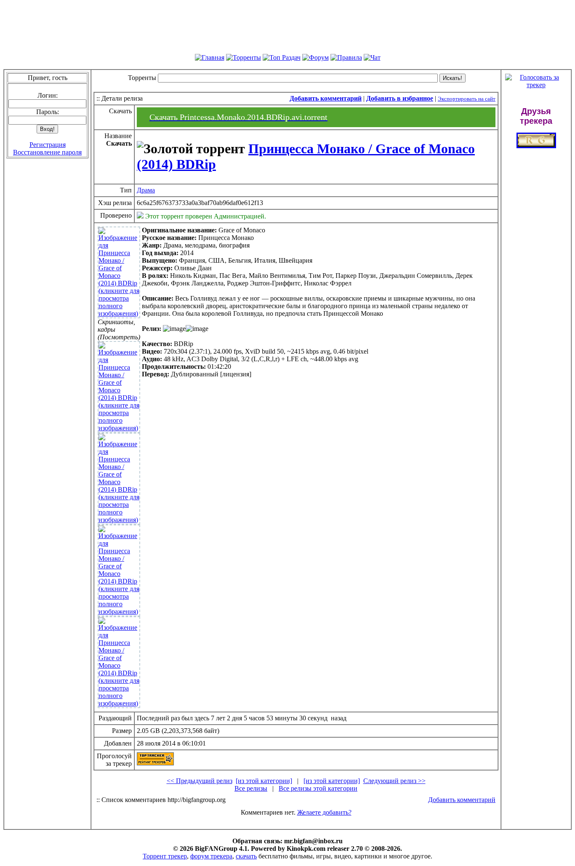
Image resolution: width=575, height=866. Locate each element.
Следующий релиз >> (394, 780)
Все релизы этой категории (318, 788)
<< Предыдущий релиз (199, 780)
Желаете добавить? (324, 812)
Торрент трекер (165, 856)
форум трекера (211, 856)
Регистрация (47, 144)
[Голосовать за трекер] (536, 84)
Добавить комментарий (461, 799)
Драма (146, 190)
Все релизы (250, 788)
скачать (246, 856)
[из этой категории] (264, 780)
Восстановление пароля (47, 152)
